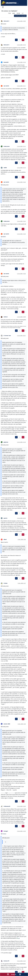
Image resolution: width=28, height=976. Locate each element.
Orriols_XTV (6, 961)
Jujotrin (5, 518)
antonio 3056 (7, 724)
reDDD (5, 167)
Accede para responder (20, 15)
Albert (5, 539)
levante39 (6, 62)
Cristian (5, 583)
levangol (6, 831)
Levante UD (4, 13)
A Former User (7, 335)
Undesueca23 (7, 806)
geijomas (6, 442)
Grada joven (7, 146)
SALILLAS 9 (6, 21)
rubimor (6, 317)
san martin (6, 86)
